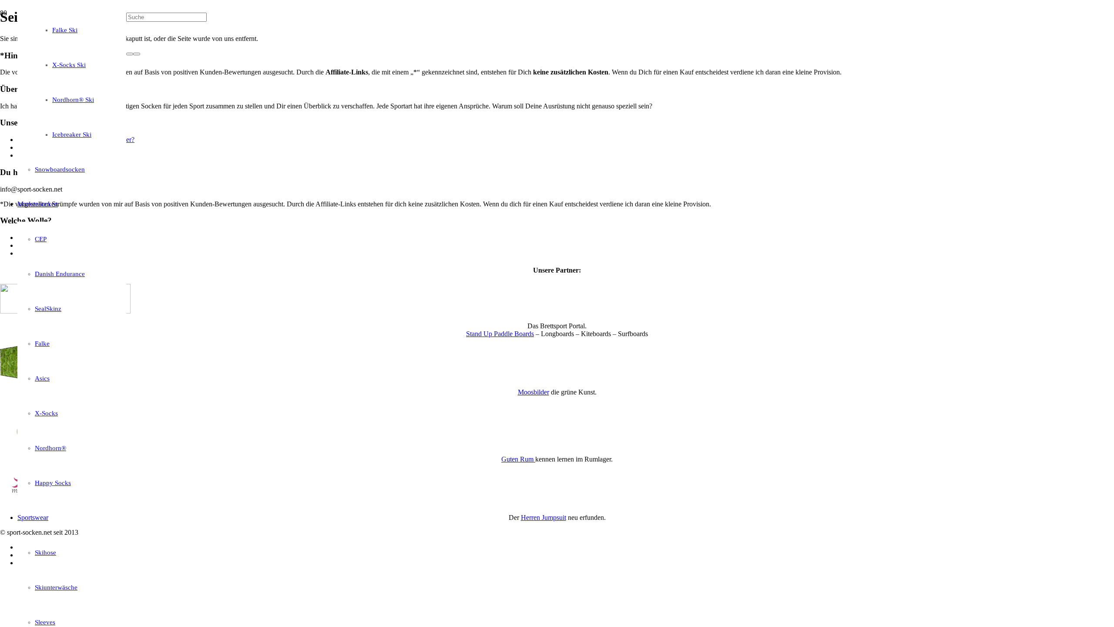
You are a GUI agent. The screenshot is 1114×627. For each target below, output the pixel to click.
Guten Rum (518, 459)
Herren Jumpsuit (543, 517)
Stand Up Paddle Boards (500, 333)
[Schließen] (136, 54)
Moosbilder (533, 392)
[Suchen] (129, 54)
